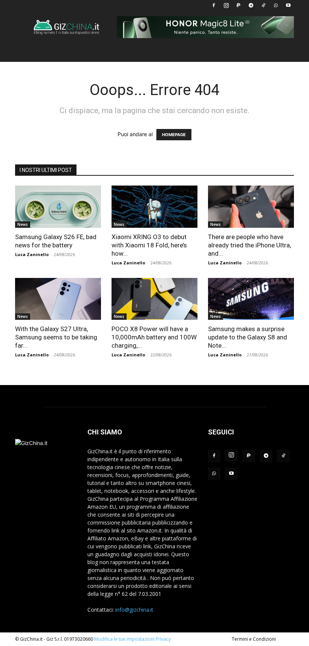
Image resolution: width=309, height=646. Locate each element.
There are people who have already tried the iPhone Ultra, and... (249, 245)
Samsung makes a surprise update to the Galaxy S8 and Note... (247, 337)
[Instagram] (226, 5)
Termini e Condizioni (254, 639)
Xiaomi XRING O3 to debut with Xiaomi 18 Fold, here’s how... (149, 245)
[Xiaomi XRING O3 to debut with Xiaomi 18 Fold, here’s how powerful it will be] (154, 207)
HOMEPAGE (174, 134)
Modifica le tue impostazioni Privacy (132, 639)
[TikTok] (263, 5)
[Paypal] (238, 5)
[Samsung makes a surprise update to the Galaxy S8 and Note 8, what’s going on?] (251, 299)
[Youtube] (288, 5)
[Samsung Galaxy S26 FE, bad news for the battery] (58, 207)
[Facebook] (213, 5)
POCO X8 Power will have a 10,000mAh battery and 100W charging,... (154, 337)
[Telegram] (251, 5)
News (22, 224)
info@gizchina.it (134, 609)
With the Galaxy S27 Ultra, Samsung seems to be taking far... (56, 337)
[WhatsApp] (275, 5)
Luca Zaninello (32, 254)
